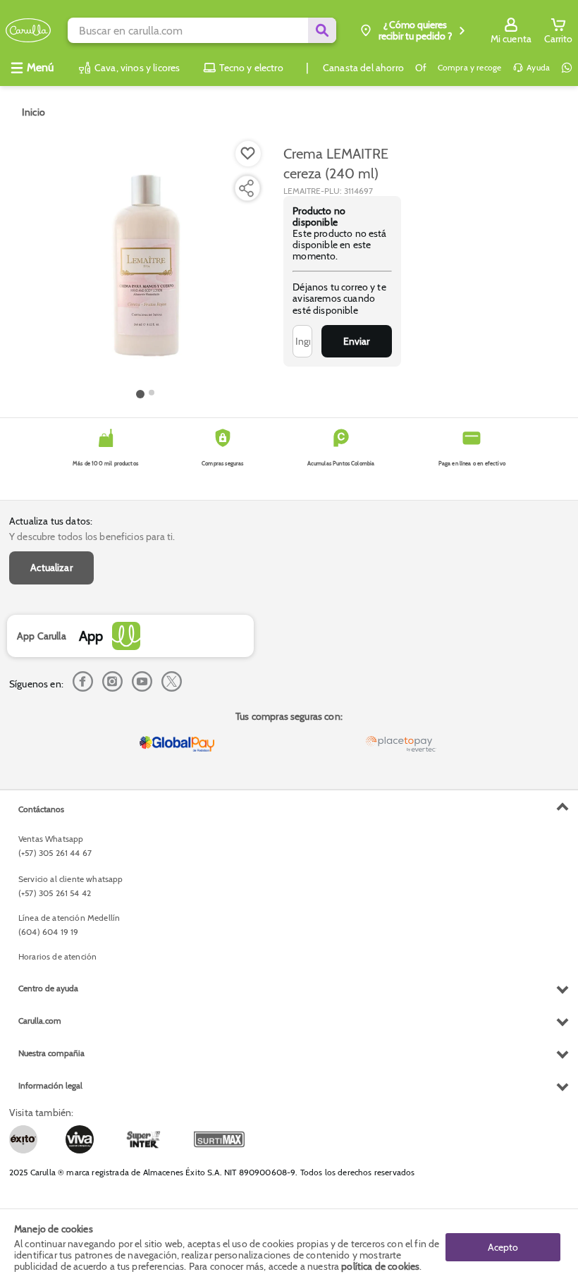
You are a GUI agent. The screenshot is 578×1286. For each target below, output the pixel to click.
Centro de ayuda (48, 988)
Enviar (356, 341)
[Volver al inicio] (28, 30)
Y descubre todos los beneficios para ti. (92, 536)
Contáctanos (41, 809)
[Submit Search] (322, 30)
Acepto (503, 1247)
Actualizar (51, 567)
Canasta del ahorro (363, 67)
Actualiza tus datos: (50, 521)
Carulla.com (39, 1020)
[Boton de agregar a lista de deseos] (248, 153)
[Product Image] (145, 261)
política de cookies (380, 1266)
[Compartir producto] (246, 188)
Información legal (50, 1085)
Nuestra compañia (51, 1053)
